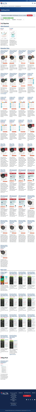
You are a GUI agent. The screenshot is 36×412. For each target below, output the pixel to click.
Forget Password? (32, 0)
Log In (27, 0)
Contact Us (21, 392)
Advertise (33, 392)
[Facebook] (28, 399)
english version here (13, 354)
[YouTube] (34, 399)
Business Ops (6, 6)
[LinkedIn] (26, 399)
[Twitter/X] (32, 399)
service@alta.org (13, 405)
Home (2, 6)
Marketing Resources (12, 6)
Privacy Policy (29, 410)
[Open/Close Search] (32, 3)
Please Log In (30, 15)
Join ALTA (27, 395)
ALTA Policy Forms (27, 392)
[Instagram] (30, 399)
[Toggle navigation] (34, 3)
